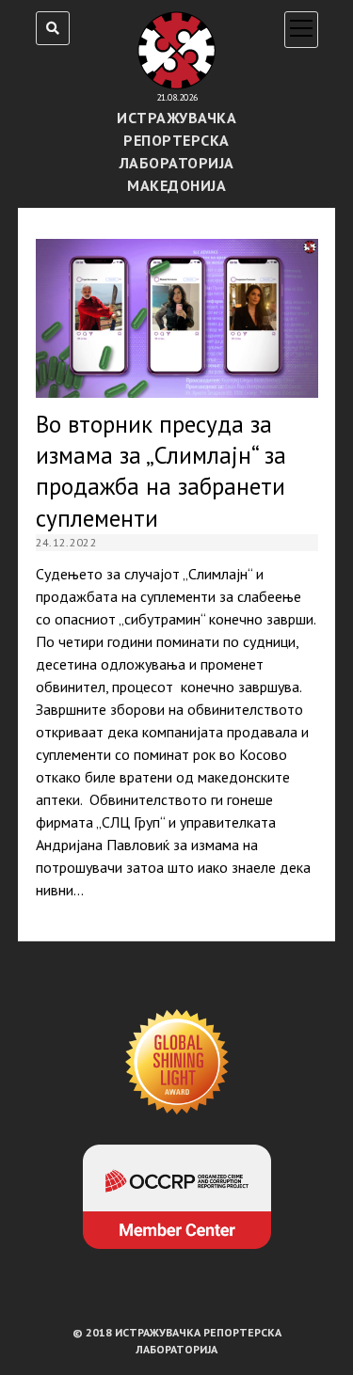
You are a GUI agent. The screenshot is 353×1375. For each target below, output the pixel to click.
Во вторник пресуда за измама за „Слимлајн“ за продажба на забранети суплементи (177, 318)
